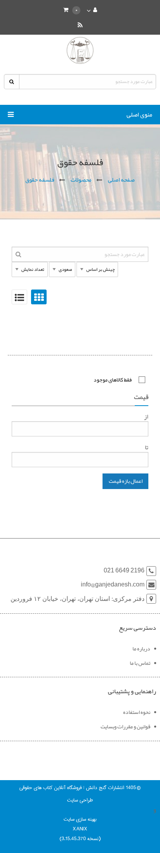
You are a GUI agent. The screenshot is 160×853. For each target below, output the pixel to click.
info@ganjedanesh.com (112, 585)
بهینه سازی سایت (80, 819)
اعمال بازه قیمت (126, 481)
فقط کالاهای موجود (113, 380)
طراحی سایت (80, 800)
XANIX (80, 829)
